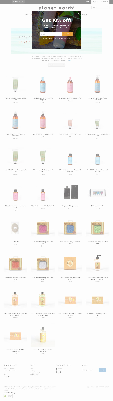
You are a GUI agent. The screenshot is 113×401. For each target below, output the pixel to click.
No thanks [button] (57, 45)
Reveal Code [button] (67, 34)
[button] (79, 13)
